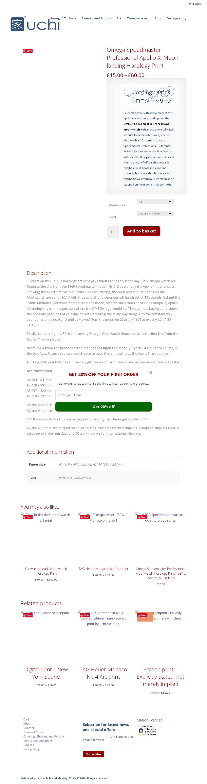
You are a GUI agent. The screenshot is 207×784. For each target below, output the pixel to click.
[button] (103, 374)
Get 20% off (103, 406)
